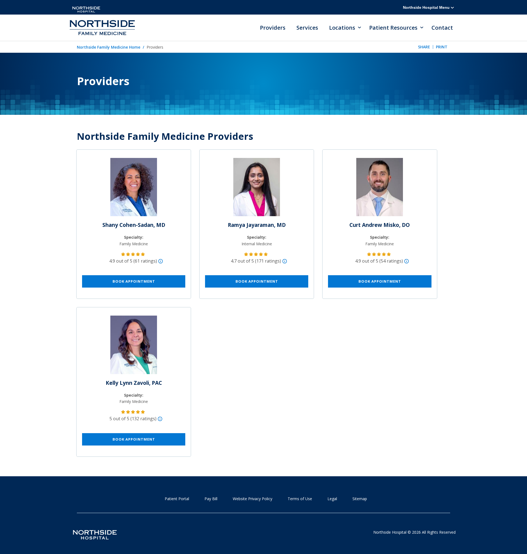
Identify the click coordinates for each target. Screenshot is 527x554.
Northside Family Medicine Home (108, 47)
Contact (442, 27)
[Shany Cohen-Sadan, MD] (133, 189)
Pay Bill (210, 498)
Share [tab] (424, 46)
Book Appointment (134, 281)
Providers (272, 27)
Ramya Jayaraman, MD (257, 225)
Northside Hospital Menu (427, 7)
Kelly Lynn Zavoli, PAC (134, 382)
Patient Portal (177, 498)
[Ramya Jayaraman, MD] (256, 189)
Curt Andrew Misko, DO (379, 225)
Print (441, 46)
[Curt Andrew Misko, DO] (379, 189)
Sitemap (359, 498)
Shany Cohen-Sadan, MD (133, 225)
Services (307, 27)
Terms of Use (300, 498)
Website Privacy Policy (252, 498)
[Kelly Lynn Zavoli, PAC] (133, 347)
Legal (332, 498)
